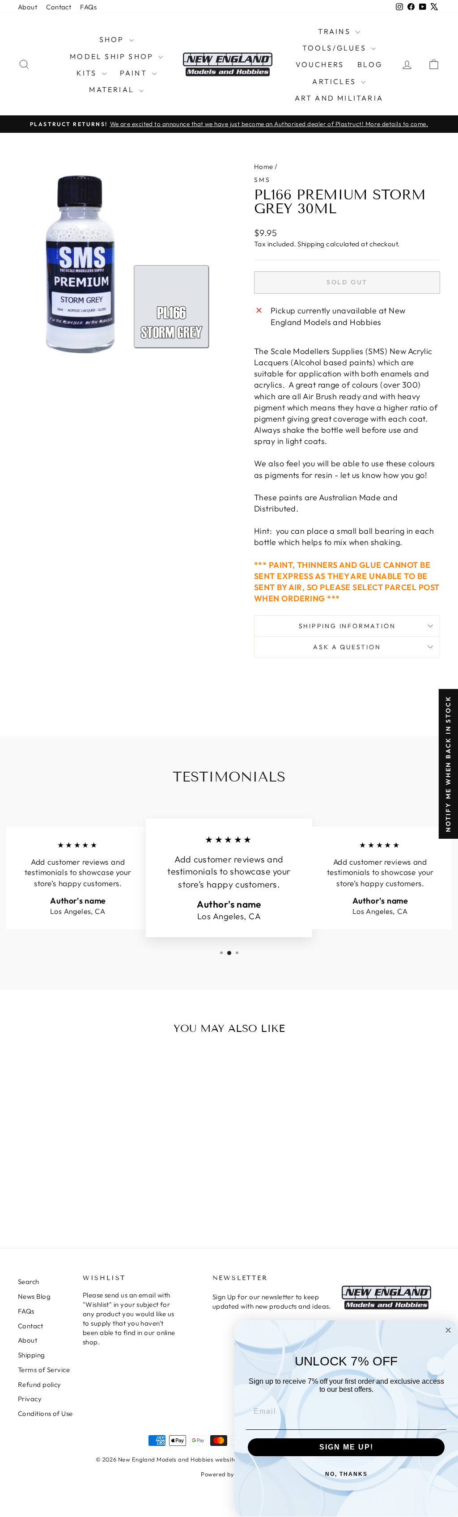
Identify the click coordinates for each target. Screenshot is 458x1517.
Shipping (311, 244)
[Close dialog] (448, 1330)
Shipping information (347, 626)
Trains (335, 31)
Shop (113, 39)
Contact (58, 7)
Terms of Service (44, 1369)
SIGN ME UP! (346, 1447)
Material (113, 89)
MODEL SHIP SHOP (113, 56)
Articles (335, 81)
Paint (135, 72)
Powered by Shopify (229, 1474)
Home (263, 166)
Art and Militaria (339, 97)
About (27, 7)
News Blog (34, 1296)
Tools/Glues (335, 47)
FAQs (88, 7)
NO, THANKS (346, 1474)
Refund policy (39, 1384)
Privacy (30, 1398)
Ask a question (347, 647)
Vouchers (320, 64)
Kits (88, 72)
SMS (262, 180)
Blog (369, 64)
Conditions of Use (45, 1413)
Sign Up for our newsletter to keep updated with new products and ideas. (271, 1301)
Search (28, 1281)
